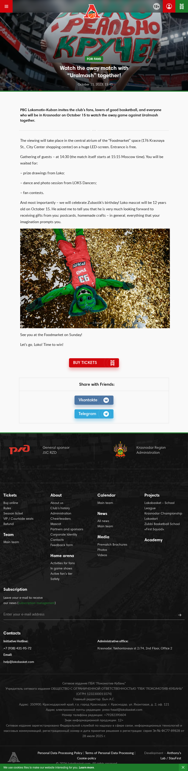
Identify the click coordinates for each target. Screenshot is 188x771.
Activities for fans (62, 563)
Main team (11, 542)
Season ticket (13, 513)
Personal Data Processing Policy (60, 753)
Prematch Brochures (112, 545)
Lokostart (151, 519)
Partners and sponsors (66, 529)
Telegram (87, 414)
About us (56, 503)
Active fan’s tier (61, 574)
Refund (8, 524)
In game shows (61, 568)
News (102, 514)
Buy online (10, 503)
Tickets (10, 496)
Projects (152, 496)
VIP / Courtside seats (18, 519)
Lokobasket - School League (159, 506)
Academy (153, 540)
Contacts (57, 540)
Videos (102, 555)
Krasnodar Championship (163, 513)
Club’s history (60, 508)
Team (8, 535)
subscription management (36, 603)
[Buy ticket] (181, 6)
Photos (102, 550)
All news (103, 521)
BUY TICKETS (85, 363)
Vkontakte (88, 400)
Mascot (55, 524)
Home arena (62, 556)
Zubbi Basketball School (162, 524)
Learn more (86, 767)
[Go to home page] (92, 11)
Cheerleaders (60, 519)
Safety (54, 579)
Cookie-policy (86, 758)
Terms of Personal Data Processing (110, 753)
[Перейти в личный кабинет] (169, 6)
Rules (7, 508)
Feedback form (61, 545)
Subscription (15, 590)
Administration (60, 513)
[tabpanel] (95, 278)
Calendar (106, 496)
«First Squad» (154, 529)
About (56, 496)
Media (103, 537)
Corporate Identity (63, 534)
